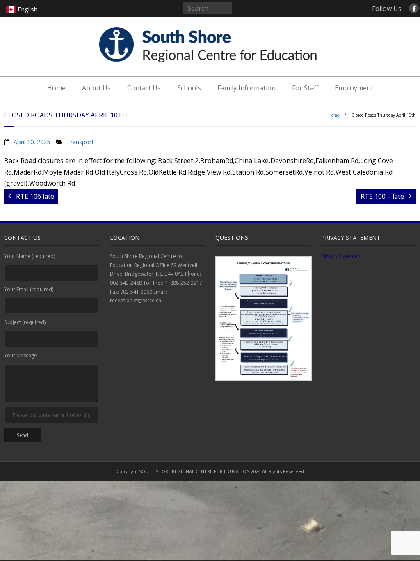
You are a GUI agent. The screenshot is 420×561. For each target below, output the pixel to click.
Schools (189, 87)
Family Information (246, 87)
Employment (354, 87)
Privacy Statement (341, 256)
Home (56, 87)
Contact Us (144, 87)
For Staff (305, 87)
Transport (80, 142)
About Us (96, 87)
